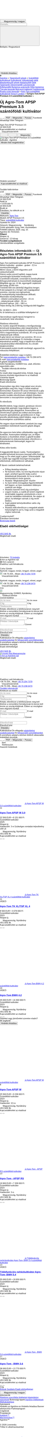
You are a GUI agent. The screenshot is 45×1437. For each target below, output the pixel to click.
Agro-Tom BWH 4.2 (11, 995)
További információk (9, 688)
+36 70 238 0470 (27, 584)
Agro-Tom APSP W (10, 1089)
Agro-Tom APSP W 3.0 (12, 812)
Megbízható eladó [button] (8, 536)
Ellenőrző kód (6, 632)
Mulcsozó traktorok (23, 89)
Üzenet (28, 624)
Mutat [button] (17, 574)
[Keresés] (20, 36)
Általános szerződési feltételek (13, 1397)
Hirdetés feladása (9, 1023)
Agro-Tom (14, 216)
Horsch (14, 94)
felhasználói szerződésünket (30, 640)
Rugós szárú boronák (9, 91)
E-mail (30, 618)
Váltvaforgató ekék (30, 80)
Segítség (11, 1389)
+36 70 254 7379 (27, 574)
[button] (22, 60)
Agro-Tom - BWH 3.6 (11, 1363)
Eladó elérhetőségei (24, 1389)
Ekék (34, 82)
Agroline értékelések (34, 1400)
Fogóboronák (38, 89)
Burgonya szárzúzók (21, 87)
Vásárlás (5, 213)
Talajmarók (5, 85)
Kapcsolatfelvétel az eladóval (14, 184)
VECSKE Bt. (5, 534)
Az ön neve (32, 600)
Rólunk (3, 1389)
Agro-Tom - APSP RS (12, 1178)
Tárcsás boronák (7, 89)
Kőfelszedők (5, 87)
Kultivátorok (16, 80)
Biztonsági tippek (7, 521)
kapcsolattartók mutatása (15, 357)
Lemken (21, 94)
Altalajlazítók (25, 82)
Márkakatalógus (7, 1402)
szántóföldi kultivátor (15, 220)
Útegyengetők (16, 85)
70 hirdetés (15, 557)
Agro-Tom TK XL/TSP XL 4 (15, 906)
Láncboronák (29, 85)
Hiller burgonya (37, 87)
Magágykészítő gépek (9, 82)
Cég (29, 603)
